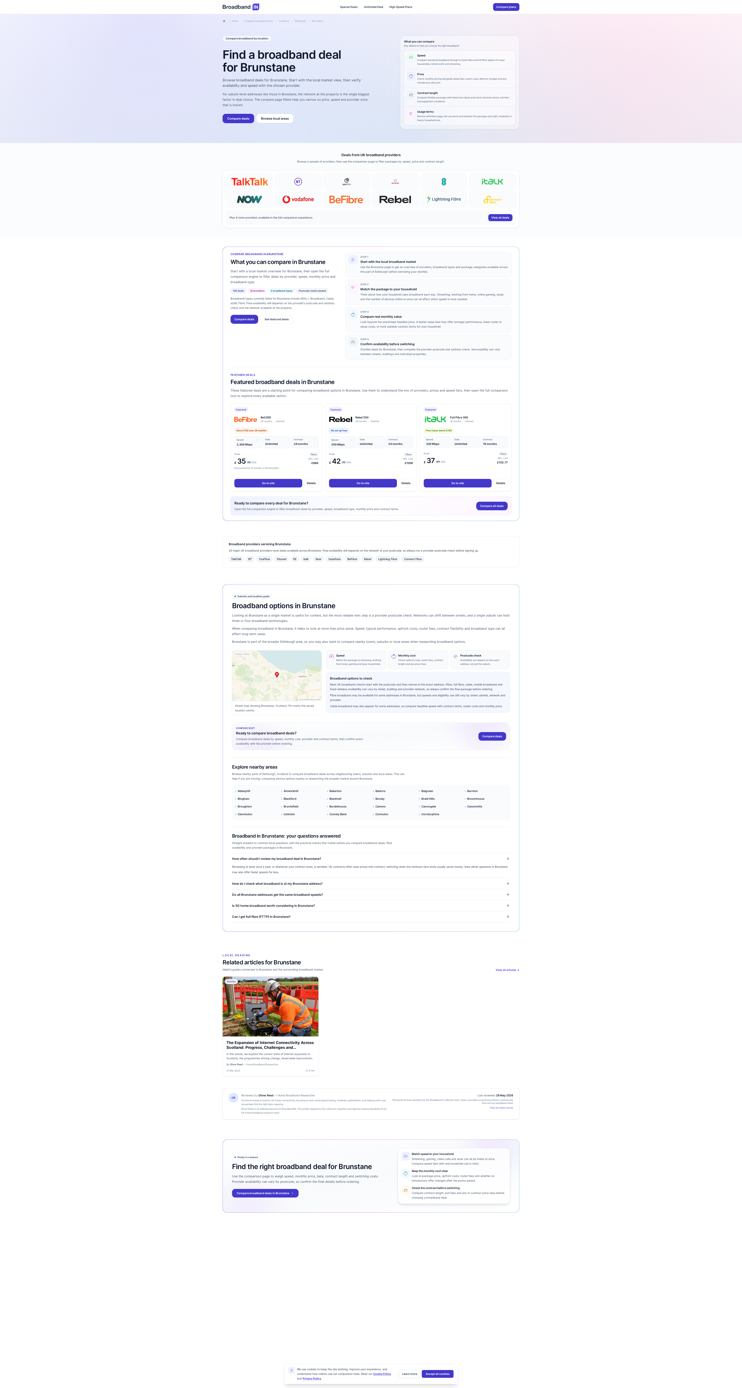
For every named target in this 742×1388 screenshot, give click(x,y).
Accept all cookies (438, 1373)
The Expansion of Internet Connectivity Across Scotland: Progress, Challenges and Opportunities (270, 1047)
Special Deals (349, 7)
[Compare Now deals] (249, 199)
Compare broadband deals (258, 21)
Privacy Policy (312, 1378)
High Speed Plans (400, 7)
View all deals (500, 217)
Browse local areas (275, 118)
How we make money (501, 1107)
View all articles (507, 970)
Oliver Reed (265, 1095)
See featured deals (277, 319)
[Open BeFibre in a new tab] (246, 419)
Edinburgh (300, 21)
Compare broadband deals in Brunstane (263, 1193)
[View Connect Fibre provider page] (492, 199)
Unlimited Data (373, 7)
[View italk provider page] (492, 181)
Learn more (409, 1373)
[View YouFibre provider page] (347, 181)
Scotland (284, 21)
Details (311, 483)
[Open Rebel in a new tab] (340, 419)
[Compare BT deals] (298, 181)
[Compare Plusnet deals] (395, 181)
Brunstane (317, 21)
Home (235, 21)
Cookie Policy (382, 1373)
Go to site (268, 483)
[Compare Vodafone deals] (298, 199)
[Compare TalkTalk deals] (249, 181)
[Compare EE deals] (444, 181)
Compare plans (506, 7)
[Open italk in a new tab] (435, 419)
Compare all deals (492, 506)
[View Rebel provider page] (395, 199)
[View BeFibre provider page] (347, 199)
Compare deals (238, 118)
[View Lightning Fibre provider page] (444, 199)
